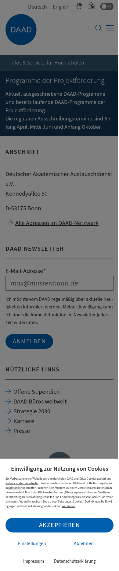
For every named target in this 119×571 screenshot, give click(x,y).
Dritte (82, 479)
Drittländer (15, 488)
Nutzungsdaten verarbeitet (21, 483)
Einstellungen (32, 543)
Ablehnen (84, 543)
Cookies (91, 479)
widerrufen (68, 506)
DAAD (70, 479)
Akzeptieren (59, 525)
